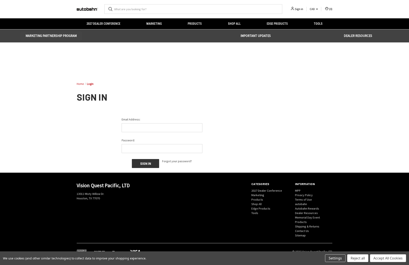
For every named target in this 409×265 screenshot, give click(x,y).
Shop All (234, 23)
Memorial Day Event (307, 217)
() (330, 9)
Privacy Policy (304, 195)
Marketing (154, 23)
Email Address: (131, 119)
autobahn (301, 204)
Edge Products (277, 23)
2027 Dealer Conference (103, 23)
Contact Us (302, 231)
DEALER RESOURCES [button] (358, 36)
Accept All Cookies (388, 258)
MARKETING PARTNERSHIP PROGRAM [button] (51, 36)
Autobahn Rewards (307, 208)
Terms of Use (303, 199)
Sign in (299, 9)
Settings (335, 258)
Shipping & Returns (307, 226)
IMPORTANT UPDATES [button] (256, 36)
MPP (298, 191)
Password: (128, 140)
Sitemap (300, 235)
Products (195, 23)
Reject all (358, 258)
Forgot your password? (177, 161)
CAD (312, 9)
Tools (318, 23)
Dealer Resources (306, 213)
